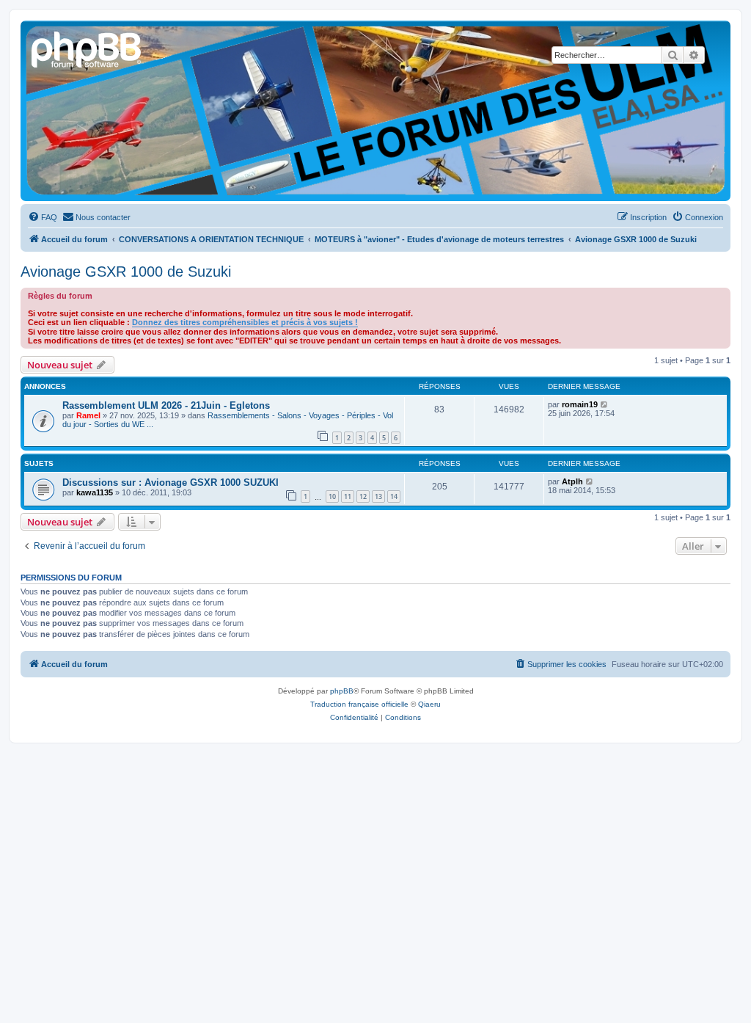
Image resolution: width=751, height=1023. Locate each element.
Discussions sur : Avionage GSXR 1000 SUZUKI (170, 482)
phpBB (341, 691)
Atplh (572, 481)
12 (363, 496)
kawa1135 (94, 492)
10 (332, 496)
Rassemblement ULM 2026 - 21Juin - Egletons (166, 405)
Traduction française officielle (359, 704)
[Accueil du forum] (87, 47)
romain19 (580, 404)
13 (378, 496)
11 (347, 496)
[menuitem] (42, 217)
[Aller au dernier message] (604, 404)
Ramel (88, 415)
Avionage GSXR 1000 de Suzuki (126, 271)
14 (394, 496)
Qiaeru (429, 704)
